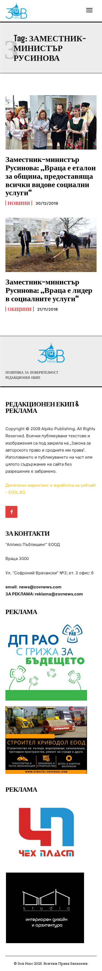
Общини (20, 309)
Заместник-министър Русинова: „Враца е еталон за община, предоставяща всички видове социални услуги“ (50, 175)
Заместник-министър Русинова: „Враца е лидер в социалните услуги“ (48, 290)
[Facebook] (11, 512)
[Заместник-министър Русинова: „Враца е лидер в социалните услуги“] (51, 245)
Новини (19, 203)
